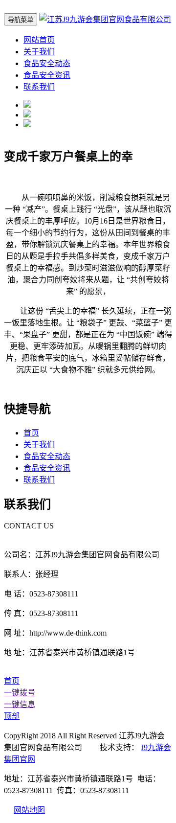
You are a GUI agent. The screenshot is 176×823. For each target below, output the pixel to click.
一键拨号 (19, 692)
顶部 (12, 716)
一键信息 (19, 704)
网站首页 (39, 40)
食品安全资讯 (46, 75)
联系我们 (39, 87)
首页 (31, 433)
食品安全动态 (46, 63)
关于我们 (39, 51)
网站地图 (29, 810)
